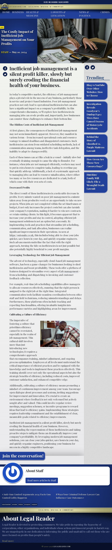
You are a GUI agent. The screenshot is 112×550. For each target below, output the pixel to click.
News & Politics (84, 14)
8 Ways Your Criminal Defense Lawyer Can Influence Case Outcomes (77, 496)
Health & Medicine (32, 14)
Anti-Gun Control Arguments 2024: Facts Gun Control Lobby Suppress (26, 496)
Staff (5, 52)
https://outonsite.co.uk (21, 235)
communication (14, 504)
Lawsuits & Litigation (58, 14)
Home (6, 12)
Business (18, 12)
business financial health (6, 504)
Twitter (63, 2)
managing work (34, 504)
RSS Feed (46, 2)
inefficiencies (21, 504)
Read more (8, 540)
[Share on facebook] (4, 68)
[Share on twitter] (4, 74)
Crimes (105, 12)
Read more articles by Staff (41, 480)
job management (69, 271)
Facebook (53, 2)
